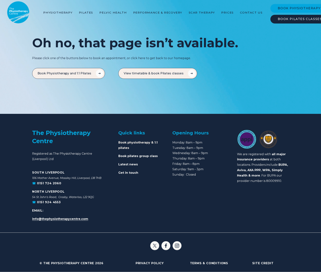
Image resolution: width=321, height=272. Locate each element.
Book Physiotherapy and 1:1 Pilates (64, 73)
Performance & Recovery (157, 12)
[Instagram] (177, 245)
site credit (263, 263)
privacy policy (150, 263)
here (141, 58)
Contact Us (251, 12)
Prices (227, 12)
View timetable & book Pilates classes (154, 73)
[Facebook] (165, 245)
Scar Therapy (202, 12)
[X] (154, 245)
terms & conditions (209, 263)
